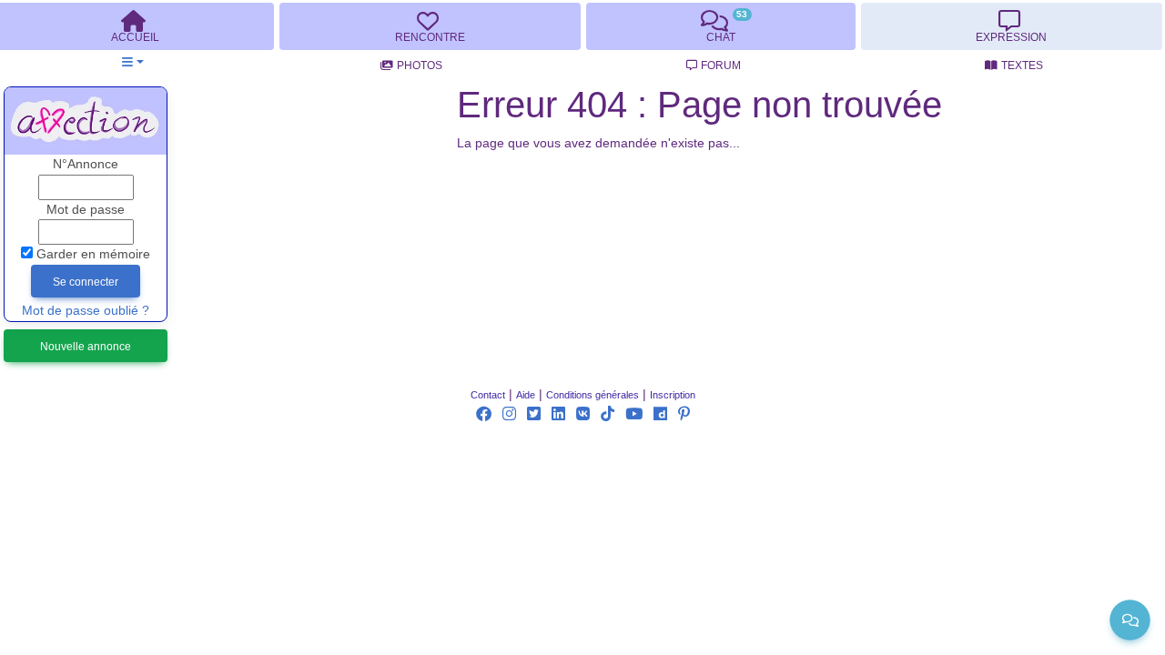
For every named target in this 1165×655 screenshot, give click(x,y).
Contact (488, 394)
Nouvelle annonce (85, 346)
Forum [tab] (721, 65)
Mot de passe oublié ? (85, 310)
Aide (525, 394)
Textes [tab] (1022, 65)
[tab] (429, 26)
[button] (132, 62)
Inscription (672, 394)
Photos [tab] (419, 65)
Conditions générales (592, 394)
